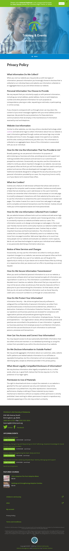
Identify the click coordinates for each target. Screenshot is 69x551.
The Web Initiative (47, 548)
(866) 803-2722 (9, 420)
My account (10, 509)
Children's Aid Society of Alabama (16, 412)
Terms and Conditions (13, 522)
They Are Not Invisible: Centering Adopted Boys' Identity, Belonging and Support (29, 460)
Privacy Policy (10, 515)
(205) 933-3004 (24, 420)
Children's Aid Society (42, 546)
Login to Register (9, 440)
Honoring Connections (10, 437)
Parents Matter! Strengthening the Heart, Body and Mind (21, 453)
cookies (10, 132)
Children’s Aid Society (13, 497)
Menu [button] (36, 56)
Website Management (23, 548)
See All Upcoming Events (10, 466)
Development (36, 548)
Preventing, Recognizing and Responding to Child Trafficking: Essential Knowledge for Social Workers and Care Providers (33, 445)
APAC (8, 503)
